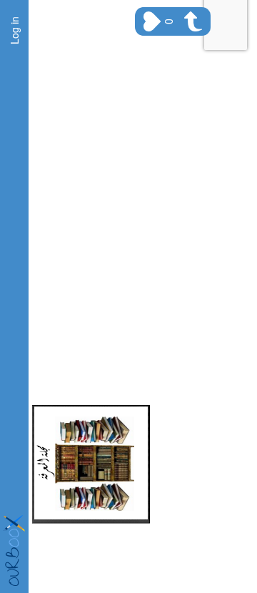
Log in (14, 30)
